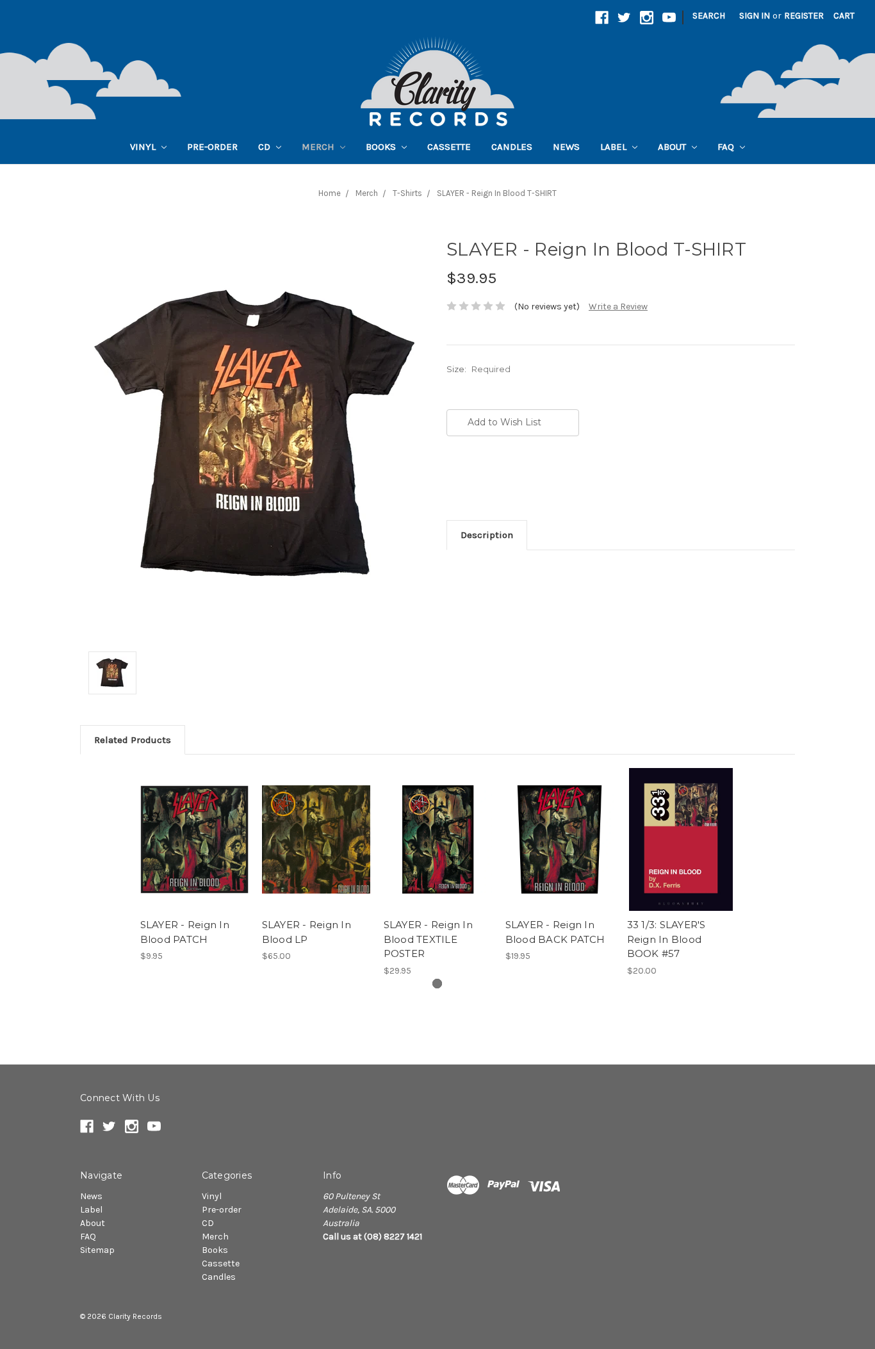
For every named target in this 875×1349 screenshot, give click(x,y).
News (566, 146)
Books (382, 146)
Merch (319, 146)
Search (708, 15)
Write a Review (618, 306)
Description (487, 535)
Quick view (194, 828)
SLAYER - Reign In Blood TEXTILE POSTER (428, 939)
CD (265, 146)
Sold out (194, 851)
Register (804, 15)
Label (614, 146)
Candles (511, 146)
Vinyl (144, 146)
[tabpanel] (194, 865)
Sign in (754, 15)
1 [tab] (437, 983)
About (673, 146)
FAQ (727, 146)
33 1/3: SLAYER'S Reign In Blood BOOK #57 (666, 939)
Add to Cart (316, 851)
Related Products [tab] (132, 740)
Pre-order (212, 146)
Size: (478, 369)
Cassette (449, 146)
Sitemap (97, 1250)
